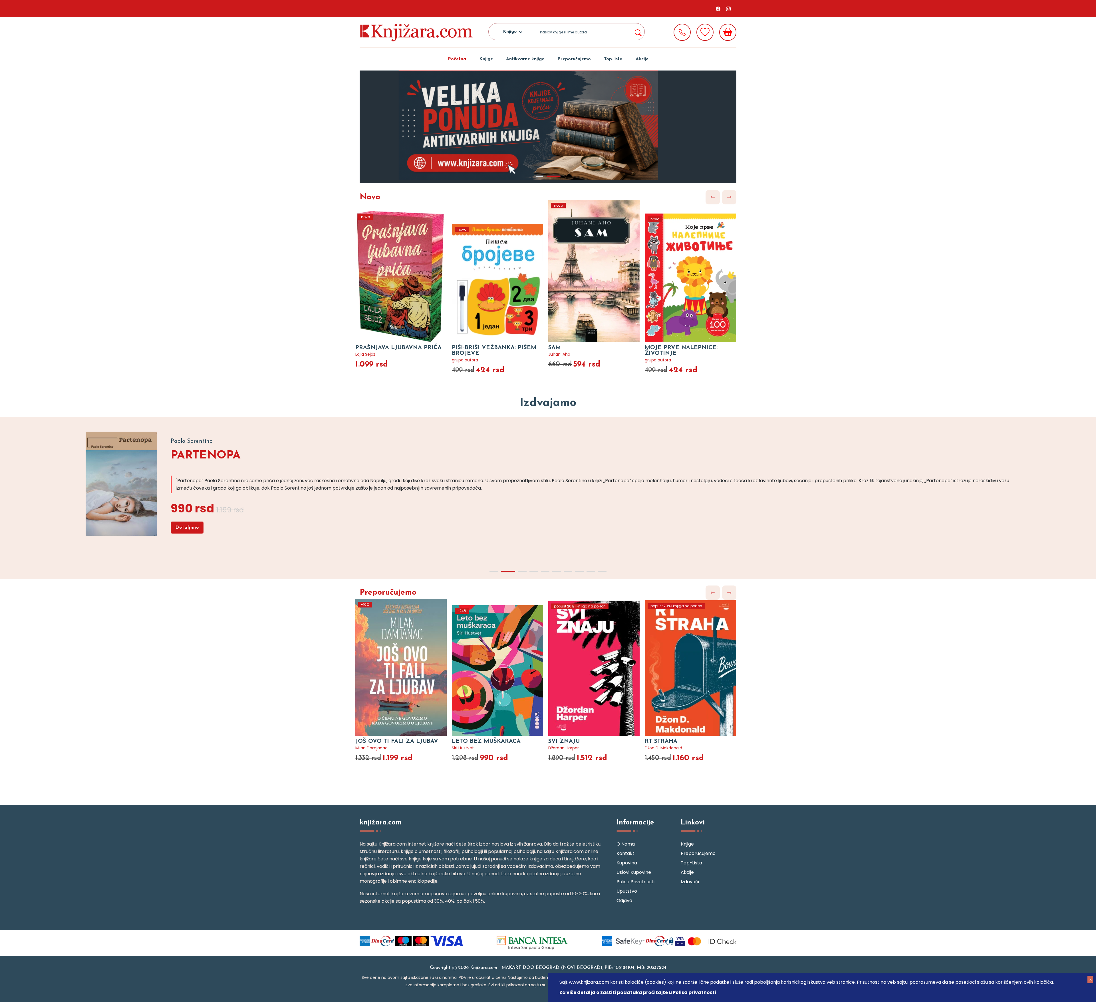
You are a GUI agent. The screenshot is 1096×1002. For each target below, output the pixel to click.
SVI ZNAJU (564, 741)
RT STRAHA (661, 741)
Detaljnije (187, 527)
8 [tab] (579, 571)
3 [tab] (522, 571)
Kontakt (625, 853)
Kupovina (626, 863)
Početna (457, 59)
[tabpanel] (548, 127)
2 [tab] (554, 176)
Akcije (642, 59)
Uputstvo (626, 891)
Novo (370, 197)
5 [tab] (545, 571)
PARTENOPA (206, 455)
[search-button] (638, 31)
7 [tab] (568, 571)
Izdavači (690, 881)
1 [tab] (539, 176)
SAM (554, 348)
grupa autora (465, 360)
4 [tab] (533, 571)
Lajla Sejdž (365, 354)
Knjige (486, 59)
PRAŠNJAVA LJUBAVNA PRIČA (398, 348)
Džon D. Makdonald (663, 748)
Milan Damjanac (371, 748)
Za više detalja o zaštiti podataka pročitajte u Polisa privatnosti (637, 992)
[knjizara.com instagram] (728, 8)
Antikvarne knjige (525, 59)
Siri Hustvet (463, 748)
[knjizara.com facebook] (718, 8)
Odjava (624, 900)
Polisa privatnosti (635, 881)
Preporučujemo (574, 59)
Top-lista (613, 59)
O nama (625, 844)
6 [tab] (556, 571)
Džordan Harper (563, 748)
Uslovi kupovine (633, 872)
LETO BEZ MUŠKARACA (486, 741)
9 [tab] (591, 571)
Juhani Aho (559, 354)
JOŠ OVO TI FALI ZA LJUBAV (396, 741)
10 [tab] (602, 571)
